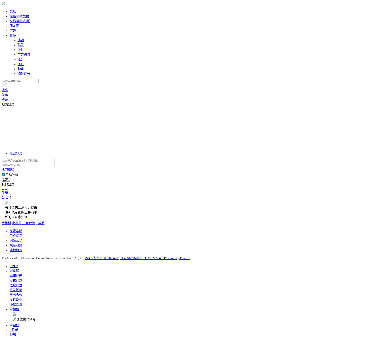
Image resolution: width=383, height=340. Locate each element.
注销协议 (16, 250)
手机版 (6, 223)
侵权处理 (16, 304)
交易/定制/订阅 (20, 21)
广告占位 (24, 54)
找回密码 (8, 169)
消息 (5, 90)
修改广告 (24, 73)
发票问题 (16, 280)
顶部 (13, 334)
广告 (13, 30)
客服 (16, 271)
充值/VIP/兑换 (19, 16)
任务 (21, 59)
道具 (21, 64)
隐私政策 (16, 245)
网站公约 (16, 240)
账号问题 (16, 290)
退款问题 (16, 285)
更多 (13, 35)
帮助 (40, 223)
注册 (5, 192)
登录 (5, 99)
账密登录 (16, 153)
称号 (21, 45)
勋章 (21, 69)
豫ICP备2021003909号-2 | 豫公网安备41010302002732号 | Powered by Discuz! (137, 258)
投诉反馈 (16, 299)
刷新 (14, 330)
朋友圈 (14, 26)
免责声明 (16, 231)
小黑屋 (17, 223)
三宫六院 (28, 223)
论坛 (13, 11)
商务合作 (16, 295)
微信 (16, 309)
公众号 (6, 197)
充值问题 (16, 275)
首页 (14, 266)
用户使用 (16, 236)
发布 (5, 95)
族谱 (21, 40)
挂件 (21, 49)
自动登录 (12, 174)
